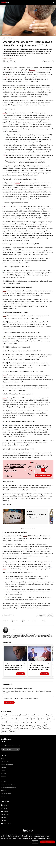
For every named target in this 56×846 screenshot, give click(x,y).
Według (5, 113)
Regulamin (4, 790)
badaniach (32, 70)
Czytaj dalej (20, 674)
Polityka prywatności (6, 793)
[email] (48, 615)
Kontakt (3, 770)
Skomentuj (47, 62)
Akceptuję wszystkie (47, 842)
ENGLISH (3, 776)
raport (25, 536)
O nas (2, 759)
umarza (18, 81)
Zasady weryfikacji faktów (8, 785)
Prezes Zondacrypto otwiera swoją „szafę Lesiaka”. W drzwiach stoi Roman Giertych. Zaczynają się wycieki (14, 668)
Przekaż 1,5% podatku (7, 764)
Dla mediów (4, 796)
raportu (17, 183)
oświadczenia (36, 226)
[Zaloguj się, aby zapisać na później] (24, 663)
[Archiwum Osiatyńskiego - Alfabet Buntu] (28, 830)
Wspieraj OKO (5, 762)
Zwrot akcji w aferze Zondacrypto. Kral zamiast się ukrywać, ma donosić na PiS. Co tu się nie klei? (39, 668)
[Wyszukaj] (53, 2)
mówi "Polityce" (20, 87)
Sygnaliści (3, 773)
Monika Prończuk (14, 630)
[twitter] (44, 615)
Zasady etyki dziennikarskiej (8, 787)
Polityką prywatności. (27, 836)
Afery (6, 663)
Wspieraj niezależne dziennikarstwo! (10, 745)
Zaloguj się (8, 702)
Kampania (6, 67)
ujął (7, 77)
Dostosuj (35, 842)
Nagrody (3, 767)
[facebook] (41, 615)
